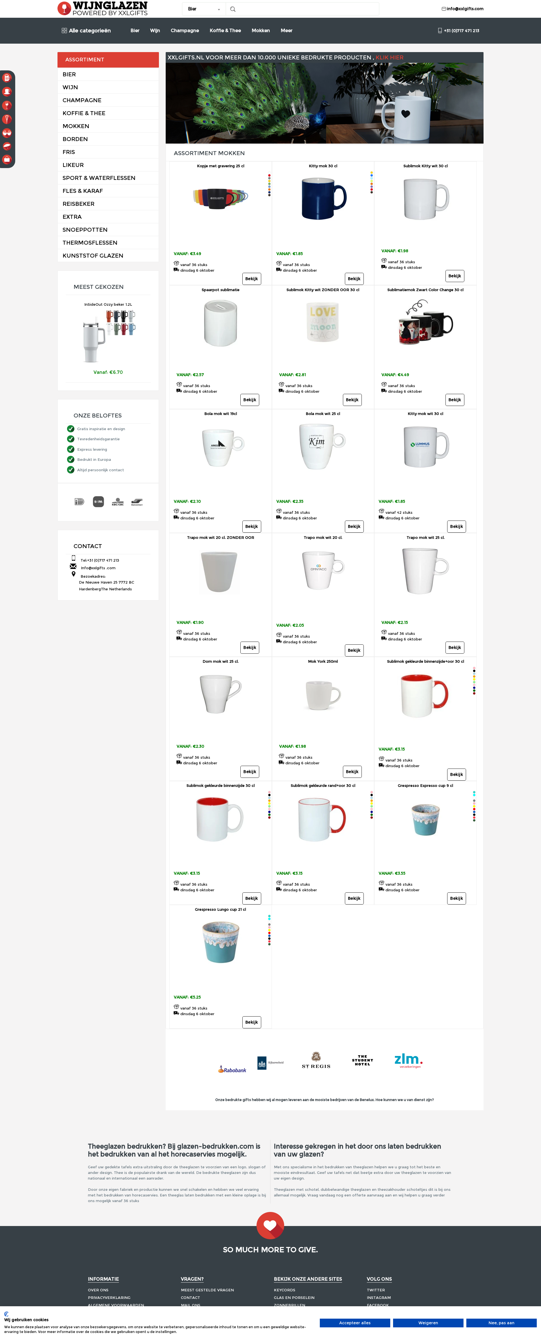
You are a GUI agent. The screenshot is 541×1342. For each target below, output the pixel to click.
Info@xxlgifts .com (97, 568)
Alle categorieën (90, 30)
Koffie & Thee (225, 30)
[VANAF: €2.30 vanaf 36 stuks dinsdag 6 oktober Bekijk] (220, 730)
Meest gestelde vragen (207, 1290)
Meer (286, 30)
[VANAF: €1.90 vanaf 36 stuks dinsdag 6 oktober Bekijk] (220, 606)
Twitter (376, 1290)
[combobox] (204, 9)
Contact (190, 1297)
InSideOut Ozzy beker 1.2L (108, 304)
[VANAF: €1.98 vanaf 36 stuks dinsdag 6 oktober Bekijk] (425, 234)
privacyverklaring (109, 1297)
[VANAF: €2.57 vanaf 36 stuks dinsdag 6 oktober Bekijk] (220, 358)
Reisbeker (78, 203)
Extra (72, 216)
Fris (69, 152)
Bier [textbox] (192, 9)
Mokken (261, 30)
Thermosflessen (90, 242)
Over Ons (98, 1290)
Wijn (155, 30)
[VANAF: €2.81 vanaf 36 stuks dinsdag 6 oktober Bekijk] (323, 358)
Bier (134, 30)
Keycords (284, 1290)
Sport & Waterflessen (99, 178)
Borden (75, 139)
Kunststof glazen (93, 255)
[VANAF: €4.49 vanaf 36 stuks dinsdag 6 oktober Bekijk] (425, 358)
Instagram (379, 1297)
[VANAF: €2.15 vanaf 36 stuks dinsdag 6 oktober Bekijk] (425, 606)
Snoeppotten (85, 229)
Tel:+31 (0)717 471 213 (98, 560)
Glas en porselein (294, 1297)
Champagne (185, 30)
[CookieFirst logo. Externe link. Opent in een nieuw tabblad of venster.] (6, 1314)
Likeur (73, 165)
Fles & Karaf (83, 190)
